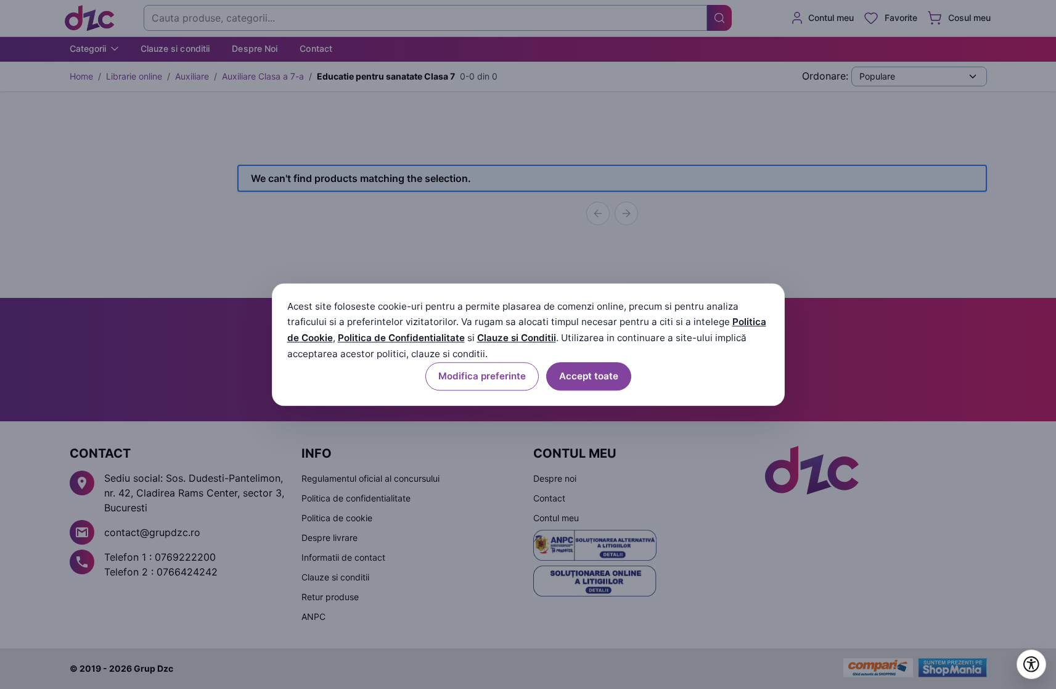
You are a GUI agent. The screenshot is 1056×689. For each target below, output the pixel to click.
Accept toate (588, 376)
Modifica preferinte (482, 376)
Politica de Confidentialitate (401, 338)
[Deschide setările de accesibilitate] (1031, 664)
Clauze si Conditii (516, 338)
